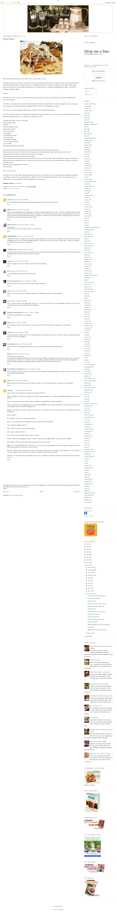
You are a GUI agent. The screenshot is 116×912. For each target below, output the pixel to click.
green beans (87, 252)
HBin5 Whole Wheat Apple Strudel (97, 630)
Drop (85, 220)
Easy (85, 223)
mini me (86, 314)
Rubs (85, 397)
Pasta (85, 342)
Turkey (86, 474)
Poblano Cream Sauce (95, 660)
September (91, 575)
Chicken (11, 188)
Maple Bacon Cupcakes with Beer (98, 741)
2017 (87, 547)
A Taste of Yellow (89, 104)
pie (85, 358)
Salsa (85, 401)
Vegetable (87, 479)
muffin (86, 319)
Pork (85, 369)
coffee (86, 193)
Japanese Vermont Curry (95, 706)
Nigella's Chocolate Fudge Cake (96, 606)
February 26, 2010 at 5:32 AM (21, 354)
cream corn (87, 207)
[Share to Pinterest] (35, 187)
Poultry (17, 188)
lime (85, 298)
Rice (85, 394)
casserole (86, 165)
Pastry (86, 344)
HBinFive (86, 259)
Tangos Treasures (12, 224)
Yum (58, 0)
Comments (89, 94)
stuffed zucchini (88, 451)
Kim (8, 322)
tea (85, 463)
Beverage (86, 133)
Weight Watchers (88, 493)
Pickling (86, 355)
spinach (86, 438)
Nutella (86, 330)
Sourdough (87, 424)
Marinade (86, 300)
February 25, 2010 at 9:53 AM (20, 261)
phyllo (86, 353)
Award (86, 117)
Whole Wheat (88, 495)
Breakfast (86, 145)
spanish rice (87, 435)
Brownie (86, 147)
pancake (86, 339)
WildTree (86, 500)
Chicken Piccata (92, 609)
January (90, 633)
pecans (86, 348)
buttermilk (87, 152)
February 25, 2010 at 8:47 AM (24, 249)
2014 (87, 554)
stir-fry (86, 445)
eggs (85, 225)
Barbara (9, 354)
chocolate (86, 179)
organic (86, 337)
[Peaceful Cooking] (85, 514)
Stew (85, 442)
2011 (87, 562)
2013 (87, 557)
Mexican (86, 310)
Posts (88, 91)
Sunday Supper (88, 456)
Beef (85, 131)
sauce (85, 408)
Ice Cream (87, 271)
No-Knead (87, 328)
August (90, 578)
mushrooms (87, 323)
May (89, 585)
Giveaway (87, 243)
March (90, 591)
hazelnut (86, 257)
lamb (85, 294)
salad (85, 399)
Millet (85, 312)
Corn (85, 202)
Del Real (86, 213)
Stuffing (86, 454)
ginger (86, 241)
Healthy (86, 261)
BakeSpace (87, 122)
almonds (86, 108)
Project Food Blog (89, 380)
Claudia (9, 332)
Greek (86, 250)
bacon (86, 120)
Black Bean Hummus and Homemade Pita (99, 624)
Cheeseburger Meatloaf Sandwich (97, 596)
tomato (86, 470)
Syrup (86, 458)
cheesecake (87, 172)
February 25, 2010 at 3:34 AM (26, 224)
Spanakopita (87, 431)
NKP (8, 380)
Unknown (10, 390)
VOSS (86, 488)
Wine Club (87, 502)
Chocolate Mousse (89, 181)
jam (85, 280)
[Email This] (29, 187)
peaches (86, 346)
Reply (8, 204)
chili (85, 177)
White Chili (91, 627)
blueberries (87, 140)
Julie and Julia (88, 291)
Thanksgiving (88, 467)
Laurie (9, 199)
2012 (87, 560)
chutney (86, 184)
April (89, 588)
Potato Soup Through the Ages (96, 619)
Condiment (87, 195)
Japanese (86, 287)
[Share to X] (32, 187)
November (91, 570)
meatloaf (86, 307)
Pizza (85, 362)
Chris (8, 291)
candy (86, 161)
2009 (87, 636)
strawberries (87, 449)
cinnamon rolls (88, 186)
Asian (85, 115)
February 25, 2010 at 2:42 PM (19, 291)
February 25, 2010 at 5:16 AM (25, 236)
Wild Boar (87, 497)
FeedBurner (102, 81)
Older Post (77, 491)
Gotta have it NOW (93, 622)
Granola (86, 248)
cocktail (86, 191)
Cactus (86, 154)
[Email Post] (26, 186)
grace (8, 301)
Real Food (87, 392)
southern (86, 426)
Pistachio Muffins (93, 717)
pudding (86, 383)
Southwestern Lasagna (94, 614)
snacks (86, 419)
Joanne (9, 261)
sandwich (86, 406)
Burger (86, 149)
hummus (86, 268)
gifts (85, 239)
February (90, 593)
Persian (86, 351)
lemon (86, 296)
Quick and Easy (88, 387)
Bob (8, 271)
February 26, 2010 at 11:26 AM (18, 380)
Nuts (85, 332)
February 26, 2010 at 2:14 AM (24, 344)
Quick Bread (87, 390)
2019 (87, 544)
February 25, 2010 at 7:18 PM (20, 332)
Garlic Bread (87, 236)
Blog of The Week (89, 138)
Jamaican (86, 284)
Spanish (86, 433)
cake (85, 156)
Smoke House (88, 417)
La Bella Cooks (11, 249)
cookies (86, 200)
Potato (86, 371)
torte (85, 472)
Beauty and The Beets (93, 617)
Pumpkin (86, 385)
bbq (85, 126)
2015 (87, 552)
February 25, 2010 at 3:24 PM (19, 301)
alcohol (86, 106)
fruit (85, 232)
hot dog (86, 266)
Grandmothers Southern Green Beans (99, 684)
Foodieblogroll (88, 229)
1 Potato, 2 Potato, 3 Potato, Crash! (97, 603)
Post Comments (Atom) (16, 495)
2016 (87, 549)
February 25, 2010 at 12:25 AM (20, 209)
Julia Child (87, 289)
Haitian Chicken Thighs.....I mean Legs (99, 672)
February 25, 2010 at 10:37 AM (18, 271)
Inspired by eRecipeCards (14, 312)
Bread (85, 143)
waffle (86, 490)
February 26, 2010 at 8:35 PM (23, 390)
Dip (85, 218)
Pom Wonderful (88, 364)
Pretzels (86, 376)
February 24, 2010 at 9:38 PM (20, 199)
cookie (86, 197)
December (91, 567)
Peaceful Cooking (88, 510)
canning (86, 163)
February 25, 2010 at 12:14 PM (28, 281)
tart (85, 461)
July (89, 580)
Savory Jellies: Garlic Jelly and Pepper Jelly (100, 696)
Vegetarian (87, 483)
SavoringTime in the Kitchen (15, 369)
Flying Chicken (18, 183)
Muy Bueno (87, 326)
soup (85, 422)
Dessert (86, 216)
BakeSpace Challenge (90, 124)
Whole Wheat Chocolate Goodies (96, 611)
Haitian (86, 255)
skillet (85, 413)
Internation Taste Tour (90, 275)
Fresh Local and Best (13, 281)
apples (86, 113)
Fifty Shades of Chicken (90, 227)
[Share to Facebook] (33, 187)
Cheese (86, 170)
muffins (86, 321)
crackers (86, 204)
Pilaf (85, 360)
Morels (86, 316)
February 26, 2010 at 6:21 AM (32, 369)
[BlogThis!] (30, 187)
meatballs (86, 305)
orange (86, 335)
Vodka (86, 486)
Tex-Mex (86, 465)
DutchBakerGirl (11, 236)
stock (85, 447)
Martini (86, 303)
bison (85, 136)
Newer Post (6, 491)
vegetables (87, 481)
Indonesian (87, 273)
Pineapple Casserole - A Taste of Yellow (99, 753)
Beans (86, 129)
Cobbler (86, 188)
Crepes (86, 209)
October (90, 572)
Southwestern (88, 429)
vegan (85, 477)
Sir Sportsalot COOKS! (94, 598)
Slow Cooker (87, 415)
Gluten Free (87, 245)
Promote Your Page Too (89, 516)
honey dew (87, 264)
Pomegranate (87, 367)
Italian (86, 277)
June (89, 583)
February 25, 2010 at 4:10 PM (18, 322)
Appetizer (87, 110)
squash (86, 440)
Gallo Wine (87, 234)
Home (41, 491)
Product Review (88, 378)
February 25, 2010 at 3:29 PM (31, 312)
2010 (87, 565)
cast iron (86, 168)
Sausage (86, 410)
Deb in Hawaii (11, 344)
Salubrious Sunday (89, 403)
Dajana (9, 209)
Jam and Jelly (88, 282)
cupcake (86, 211)
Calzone (86, 158)
